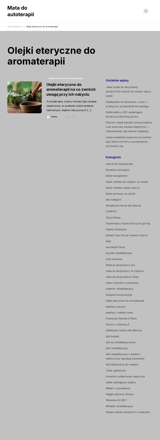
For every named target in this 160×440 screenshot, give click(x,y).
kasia (54, 116)
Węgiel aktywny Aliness (120, 394)
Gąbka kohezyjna (116, 229)
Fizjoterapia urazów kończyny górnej (128, 223)
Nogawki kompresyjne (119, 294)
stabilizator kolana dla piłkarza (124, 330)
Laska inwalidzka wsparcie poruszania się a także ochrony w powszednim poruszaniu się (128, 142)
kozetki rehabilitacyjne (119, 253)
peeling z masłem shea (119, 312)
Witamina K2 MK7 (116, 400)
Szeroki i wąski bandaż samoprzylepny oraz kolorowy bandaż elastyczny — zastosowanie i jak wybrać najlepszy (129, 127)
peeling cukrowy (115, 306)
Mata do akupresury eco (120, 265)
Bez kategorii (113, 199)
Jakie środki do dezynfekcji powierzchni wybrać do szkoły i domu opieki (128, 91)
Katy (108, 241)
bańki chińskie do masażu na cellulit (127, 181)
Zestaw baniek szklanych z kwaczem (128, 412)
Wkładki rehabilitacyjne (119, 406)
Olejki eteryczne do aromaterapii (65, 78)
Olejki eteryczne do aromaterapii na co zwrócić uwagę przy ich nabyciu (71, 89)
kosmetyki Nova (115, 247)
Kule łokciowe (114, 259)
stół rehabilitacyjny (117, 348)
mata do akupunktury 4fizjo (122, 276)
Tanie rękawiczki (115, 370)
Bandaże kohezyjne (117, 169)
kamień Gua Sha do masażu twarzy (127, 235)
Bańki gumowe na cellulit (120, 193)
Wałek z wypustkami (118, 388)
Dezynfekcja (113, 217)
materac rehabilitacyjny (119, 288)
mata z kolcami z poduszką (122, 282)
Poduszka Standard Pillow (121, 318)
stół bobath (112, 336)
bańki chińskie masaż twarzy (123, 187)
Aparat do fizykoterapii (119, 163)
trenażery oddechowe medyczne (125, 376)
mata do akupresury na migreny (125, 271)
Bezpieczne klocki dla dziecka (123, 205)
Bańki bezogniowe (116, 175)
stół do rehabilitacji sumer (121, 342)
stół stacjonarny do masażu (122, 364)
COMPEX (111, 211)
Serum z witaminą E (117, 324)
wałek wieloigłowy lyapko (121, 382)
